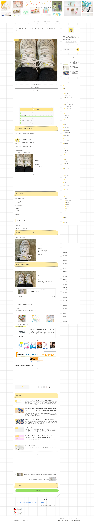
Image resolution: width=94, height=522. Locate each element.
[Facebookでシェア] (41, 387)
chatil (71, 33)
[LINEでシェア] (44, 387)
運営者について (63, 518)
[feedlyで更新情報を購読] (73, 42)
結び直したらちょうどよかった (27, 120)
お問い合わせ (78, 518)
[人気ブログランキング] (20, 508)
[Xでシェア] (39, 387)
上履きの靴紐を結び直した (26, 113)
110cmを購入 (24, 115)
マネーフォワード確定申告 (36, 361)
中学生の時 (22, 365)
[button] (49, 387)
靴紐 (32, 365)
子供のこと (17, 365)
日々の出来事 (28, 365)
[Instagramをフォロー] (68, 42)
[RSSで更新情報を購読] (75, 42)
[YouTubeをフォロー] (70, 42)
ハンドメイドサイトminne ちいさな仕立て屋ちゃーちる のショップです (29, 502)
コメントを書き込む (36, 490)
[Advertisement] (36, 35)
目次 (35, 109)
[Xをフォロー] (66, 42)
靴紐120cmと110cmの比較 (26, 122)
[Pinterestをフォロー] (72, 42)
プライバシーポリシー (70, 518)
